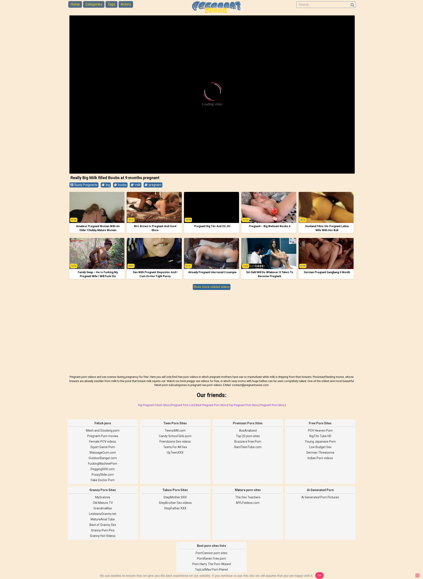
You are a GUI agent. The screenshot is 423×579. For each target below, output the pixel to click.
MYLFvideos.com (248, 503)
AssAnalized (248, 430)
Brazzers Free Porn (247, 441)
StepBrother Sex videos (175, 503)
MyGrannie (102, 497)
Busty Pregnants (86, 185)
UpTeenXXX (175, 452)
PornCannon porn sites (211, 553)
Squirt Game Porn (102, 447)
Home (75, 4)
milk (137, 185)
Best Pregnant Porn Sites (211, 405)
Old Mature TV (103, 503)
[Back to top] (409, 559)
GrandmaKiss (102, 508)
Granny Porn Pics (103, 530)
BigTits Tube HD (320, 436)
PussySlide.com (103, 474)
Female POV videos (102, 441)
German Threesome (320, 452)
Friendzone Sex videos (175, 441)
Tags (111, 4)
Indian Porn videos (320, 458)
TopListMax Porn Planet (211, 569)
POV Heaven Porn (320, 430)
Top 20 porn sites (248, 436)
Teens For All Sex (175, 447)
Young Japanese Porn (320, 441)
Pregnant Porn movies (102, 436)
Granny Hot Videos (102, 536)
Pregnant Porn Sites (272, 405)
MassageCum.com (103, 452)
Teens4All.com (175, 430)
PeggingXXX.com (103, 469)
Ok (319, 575)
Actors (126, 4)
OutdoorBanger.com (103, 458)
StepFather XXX (175, 508)
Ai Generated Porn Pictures (320, 497)
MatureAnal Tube (103, 519)
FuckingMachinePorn (102, 463)
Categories (93, 4)
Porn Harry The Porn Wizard (211, 564)
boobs (122, 185)
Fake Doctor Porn (103, 480)
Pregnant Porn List (182, 405)
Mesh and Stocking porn (102, 430)
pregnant (154, 185)
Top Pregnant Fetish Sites (153, 405)
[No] (417, 575)
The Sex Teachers (247, 497)
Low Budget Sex (320, 447)
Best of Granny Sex (102, 525)
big (107, 185)
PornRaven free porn (211, 558)
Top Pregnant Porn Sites (243, 405)
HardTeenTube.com (248, 447)
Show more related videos (211, 287)
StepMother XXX (175, 497)
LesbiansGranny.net (102, 514)
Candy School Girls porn (175, 436)
